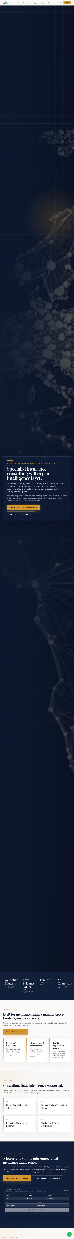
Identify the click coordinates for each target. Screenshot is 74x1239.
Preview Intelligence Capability (47, 1178)
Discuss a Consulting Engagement (23, 507)
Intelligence (35, 3)
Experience (51, 3)
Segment (39, 1202)
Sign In (67, 2)
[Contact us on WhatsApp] (69, 1234)
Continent (7, 1195)
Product (7, 1202)
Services (18, 3)
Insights (43, 3)
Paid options (64, 1213)
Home (11, 3)
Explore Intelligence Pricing (21, 514)
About (59, 3)
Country (50, 1195)
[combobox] (15, 1198)
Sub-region (29, 1195)
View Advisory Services (15, 1032)
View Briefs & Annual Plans (17, 1178)
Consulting (26, 3)
